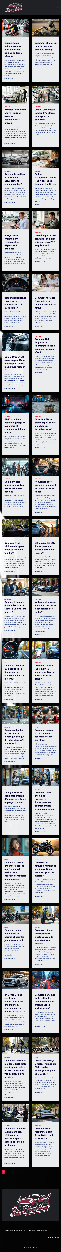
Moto (36, 727)
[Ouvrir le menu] (57, 7)
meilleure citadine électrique (38, 1230)
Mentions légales (53, 1237)
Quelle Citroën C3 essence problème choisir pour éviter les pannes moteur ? (14, 364)
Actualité (7, 40)
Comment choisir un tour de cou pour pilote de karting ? (46, 46)
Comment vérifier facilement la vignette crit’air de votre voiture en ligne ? (44, 672)
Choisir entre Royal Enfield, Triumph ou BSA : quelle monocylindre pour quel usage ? (45, 1067)
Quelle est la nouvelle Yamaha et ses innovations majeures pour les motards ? (45, 869)
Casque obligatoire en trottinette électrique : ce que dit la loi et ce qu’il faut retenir (14, 737)
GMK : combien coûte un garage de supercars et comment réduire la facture (14, 426)
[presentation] (15, 28)
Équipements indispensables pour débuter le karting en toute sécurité (13, 50)
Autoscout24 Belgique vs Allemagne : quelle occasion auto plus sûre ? (45, 346)
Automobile (7, 171)
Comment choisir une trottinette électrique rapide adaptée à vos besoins (44, 937)
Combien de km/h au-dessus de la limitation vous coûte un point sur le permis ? (14, 672)
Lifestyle (7, 727)
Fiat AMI (25, 1230)
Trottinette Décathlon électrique (12, 1230)
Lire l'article (9, 78)
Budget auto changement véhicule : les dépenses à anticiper (11, 242)
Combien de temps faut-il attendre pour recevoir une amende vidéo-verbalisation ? (45, 1001)
